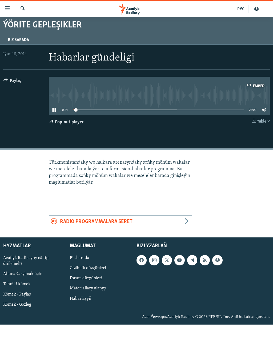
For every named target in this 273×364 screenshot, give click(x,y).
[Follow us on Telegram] (192, 260)
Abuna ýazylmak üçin (22, 274)
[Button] (12, 82)
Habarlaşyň (80, 298)
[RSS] (205, 260)
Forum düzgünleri (86, 278)
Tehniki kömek (17, 284)
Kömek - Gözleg (17, 304)
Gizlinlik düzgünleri (88, 268)
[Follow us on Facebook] (141, 260)
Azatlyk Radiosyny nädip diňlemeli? (26, 261)
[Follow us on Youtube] (179, 260)
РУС (240, 9)
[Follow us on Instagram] (154, 260)
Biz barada (18, 40)
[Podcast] (217, 260)
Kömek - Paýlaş (17, 294)
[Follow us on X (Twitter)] (167, 260)
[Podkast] (256, 9)
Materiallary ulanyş (88, 288)
